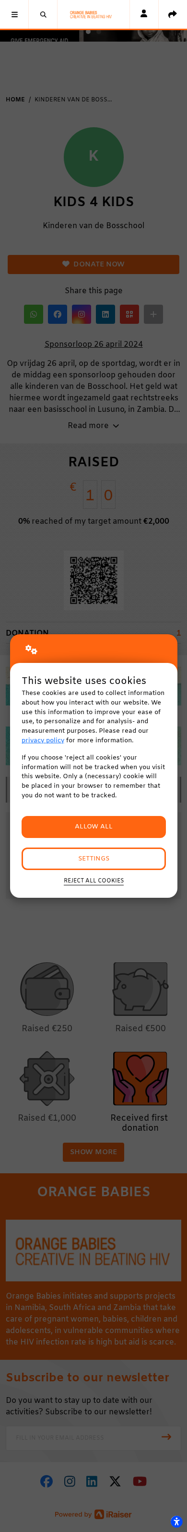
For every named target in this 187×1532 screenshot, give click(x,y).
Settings (93, 859)
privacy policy (43, 741)
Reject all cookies (94, 881)
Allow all (94, 827)
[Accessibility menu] (176, 1521)
